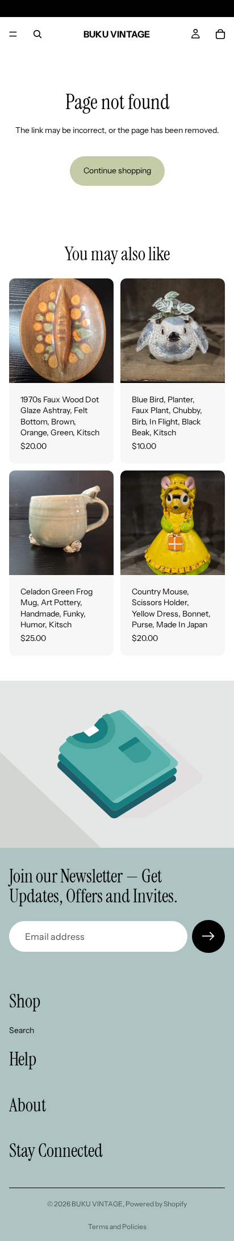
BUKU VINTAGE (97, 1204)
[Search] (37, 34)
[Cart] (220, 34)
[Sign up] (208, 936)
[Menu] (13, 34)
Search (21, 1030)
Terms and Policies (117, 1226)
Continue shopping (117, 170)
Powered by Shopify (156, 1204)
